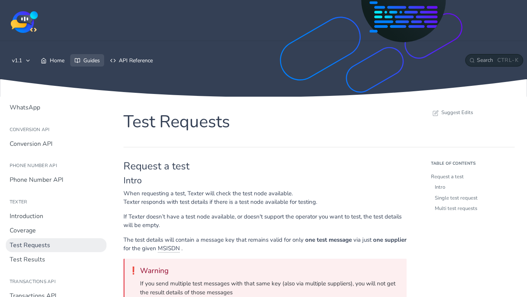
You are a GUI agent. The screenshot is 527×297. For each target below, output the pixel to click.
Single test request (456, 198)
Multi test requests (456, 208)
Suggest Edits (457, 112)
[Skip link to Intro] (118, 180)
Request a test (447, 176)
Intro (440, 187)
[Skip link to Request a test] (118, 166)
